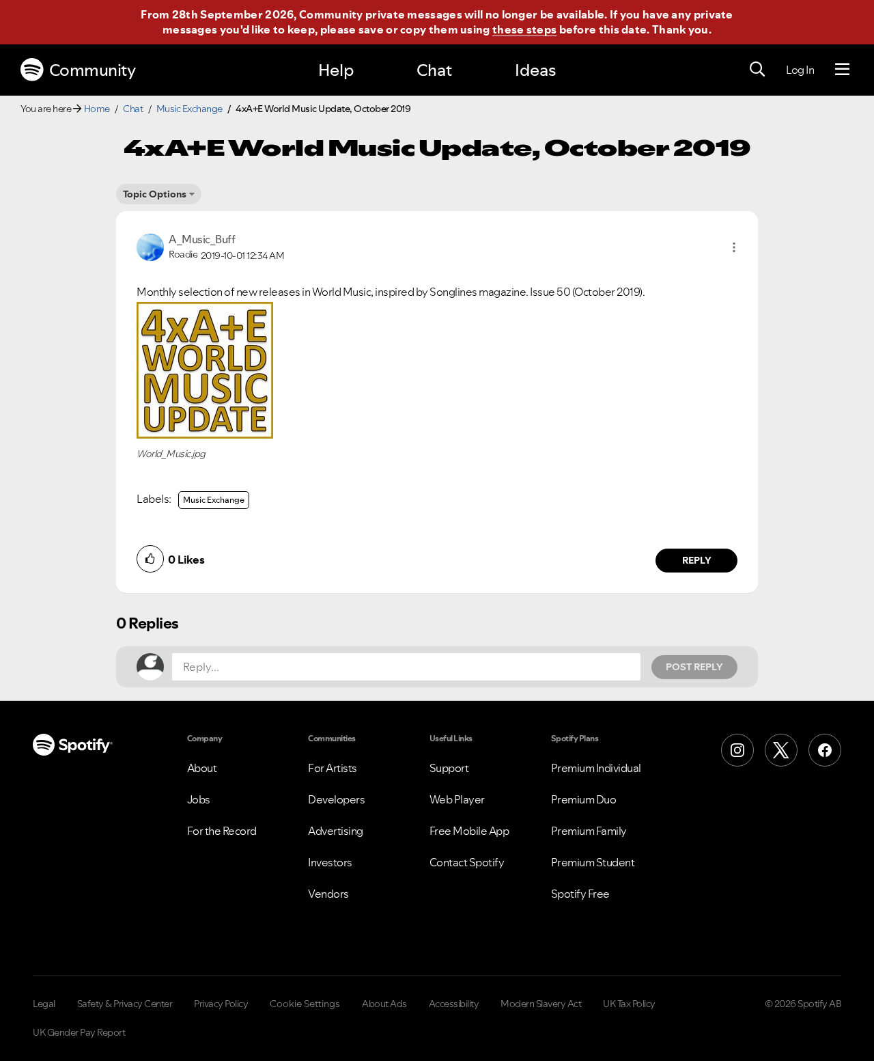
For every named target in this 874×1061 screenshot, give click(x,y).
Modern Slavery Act (541, 1003)
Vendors (328, 893)
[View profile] (150, 245)
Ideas (535, 70)
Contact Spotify (467, 862)
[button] (734, 247)
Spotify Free (580, 893)
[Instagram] (737, 750)
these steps (524, 29)
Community (92, 70)
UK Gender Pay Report (79, 1032)
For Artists (332, 767)
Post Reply (694, 667)
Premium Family (589, 830)
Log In (800, 69)
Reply (696, 560)
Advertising (335, 830)
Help (336, 70)
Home (97, 108)
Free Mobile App (469, 830)
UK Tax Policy (629, 1003)
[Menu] (842, 69)
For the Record (222, 830)
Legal (44, 1003)
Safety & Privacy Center (125, 1003)
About (202, 767)
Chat (434, 70)
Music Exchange (189, 108)
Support (449, 767)
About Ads (384, 1003)
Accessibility (454, 1003)
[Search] (757, 70)
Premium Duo (584, 799)
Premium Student (593, 862)
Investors (330, 862)
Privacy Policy (221, 1003)
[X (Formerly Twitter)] (781, 750)
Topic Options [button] (154, 194)
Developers (336, 799)
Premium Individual (596, 767)
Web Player (457, 799)
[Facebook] (824, 750)
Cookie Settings (305, 1003)
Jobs (198, 799)
